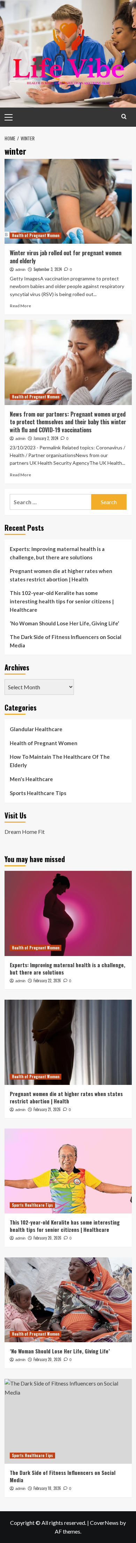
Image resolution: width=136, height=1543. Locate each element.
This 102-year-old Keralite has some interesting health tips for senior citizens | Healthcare (62, 601)
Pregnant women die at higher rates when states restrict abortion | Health (61, 575)
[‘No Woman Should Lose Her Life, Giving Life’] (68, 1299)
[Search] (124, 116)
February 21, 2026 (47, 1109)
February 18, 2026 (47, 1488)
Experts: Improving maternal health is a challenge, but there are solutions (57, 553)
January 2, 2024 (45, 438)
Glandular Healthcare (36, 729)
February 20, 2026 (47, 1238)
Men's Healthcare (31, 779)
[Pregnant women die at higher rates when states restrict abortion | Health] (68, 1042)
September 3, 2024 (47, 269)
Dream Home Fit (25, 831)
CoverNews (104, 1522)
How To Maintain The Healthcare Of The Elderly (60, 761)
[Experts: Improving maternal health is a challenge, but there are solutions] (68, 913)
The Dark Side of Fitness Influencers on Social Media (65, 641)
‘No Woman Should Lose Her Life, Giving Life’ (64, 623)
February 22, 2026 (47, 980)
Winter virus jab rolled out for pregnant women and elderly (65, 257)
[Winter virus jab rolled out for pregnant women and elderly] (68, 201)
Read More (20, 305)
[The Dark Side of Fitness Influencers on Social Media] (68, 1421)
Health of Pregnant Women (35, 235)
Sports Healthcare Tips (38, 793)
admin (20, 269)
